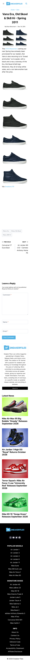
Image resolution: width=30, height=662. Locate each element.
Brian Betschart (11, 26)
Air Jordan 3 (15, 553)
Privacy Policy (15, 639)
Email (5, 331)
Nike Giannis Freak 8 (15, 594)
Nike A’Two (15, 617)
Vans (17, 9)
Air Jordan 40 (15, 584)
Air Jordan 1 (15, 550)
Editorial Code (15, 642)
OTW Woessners (11, 49)
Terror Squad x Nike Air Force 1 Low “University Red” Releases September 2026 (14, 484)
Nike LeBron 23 (15, 588)
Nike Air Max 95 (15, 575)
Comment (7, 295)
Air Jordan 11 (15, 562)
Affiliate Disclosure (15, 652)
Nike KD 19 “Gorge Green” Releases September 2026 (15, 515)
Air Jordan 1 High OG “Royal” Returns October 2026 (14, 452)
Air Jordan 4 (15, 556)
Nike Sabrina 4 (15, 604)
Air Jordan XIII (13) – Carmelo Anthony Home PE (22, 247)
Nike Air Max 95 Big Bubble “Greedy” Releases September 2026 (14, 421)
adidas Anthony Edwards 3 (15, 613)
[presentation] (15, 406)
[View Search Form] (26, 3)
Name (5, 322)
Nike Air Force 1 (15, 572)
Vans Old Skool (16, 231)
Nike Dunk (15, 566)
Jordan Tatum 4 (15, 601)
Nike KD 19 (15, 591)
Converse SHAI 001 (15, 620)
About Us (15, 632)
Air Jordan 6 (15, 559)
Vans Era (6, 231)
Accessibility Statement (15, 648)
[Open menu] (3, 3)
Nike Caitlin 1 (15, 623)
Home (12, 9)
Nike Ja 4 (15, 607)
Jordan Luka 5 (15, 597)
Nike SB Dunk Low (15, 569)
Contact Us (15, 635)
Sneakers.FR (9, 187)
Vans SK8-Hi (7, 235)
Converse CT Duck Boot (7, 245)
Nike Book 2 (15, 610)
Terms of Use (15, 645)
